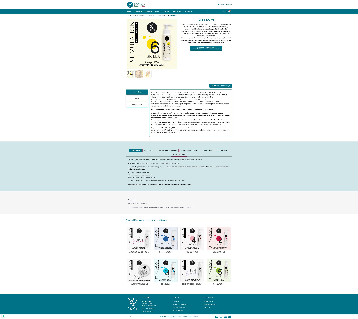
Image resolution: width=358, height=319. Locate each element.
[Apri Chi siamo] (191, 12)
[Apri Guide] (160, 12)
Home (127, 16)
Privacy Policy (140, 316)
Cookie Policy (130, 316)
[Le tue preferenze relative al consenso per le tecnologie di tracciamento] (3, 316)
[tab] (137, 92)
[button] (207, 11)
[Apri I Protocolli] (141, 12)
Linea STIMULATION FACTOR (158, 16)
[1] (152, 44)
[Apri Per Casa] (151, 12)
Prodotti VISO (143, 16)
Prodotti (134, 16)
